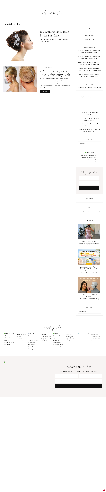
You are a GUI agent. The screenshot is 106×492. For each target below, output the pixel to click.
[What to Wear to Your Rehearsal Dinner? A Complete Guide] (10, 339)
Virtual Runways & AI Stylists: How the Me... (70, 338)
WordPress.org (89, 39)
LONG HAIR (46, 28)
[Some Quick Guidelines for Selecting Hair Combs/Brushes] (84, 338)
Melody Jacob (82, 62)
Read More (45, 91)
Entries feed (89, 32)
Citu (80, 74)
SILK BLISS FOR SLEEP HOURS (89, 109)
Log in (89, 28)
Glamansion (53, 13)
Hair (41, 28)
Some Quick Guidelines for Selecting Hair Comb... (95, 338)
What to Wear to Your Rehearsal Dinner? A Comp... (21, 339)
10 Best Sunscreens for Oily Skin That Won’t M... (46, 338)
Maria (79, 50)
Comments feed (89, 35)
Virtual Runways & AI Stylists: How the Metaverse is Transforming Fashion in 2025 (89, 297)
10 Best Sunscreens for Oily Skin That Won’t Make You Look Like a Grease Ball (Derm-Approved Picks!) (89, 270)
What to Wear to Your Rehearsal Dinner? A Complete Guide (89, 243)
